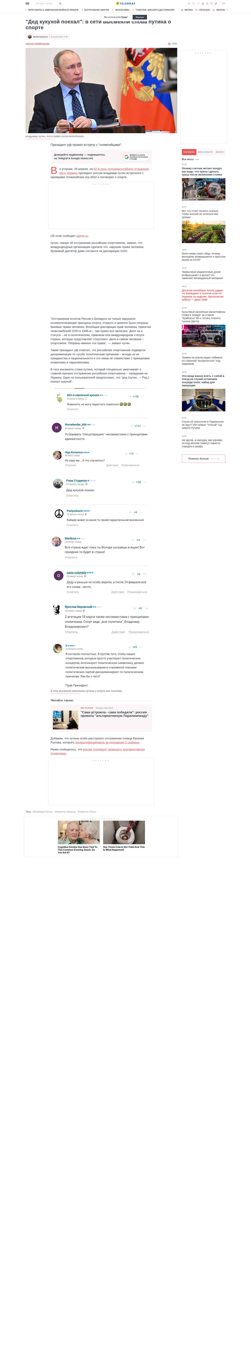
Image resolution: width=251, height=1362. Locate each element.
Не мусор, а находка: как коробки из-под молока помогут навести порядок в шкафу (202, 443)
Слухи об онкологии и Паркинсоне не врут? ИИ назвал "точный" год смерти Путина (203, 424)
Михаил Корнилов (40, 37)
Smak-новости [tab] (205, 152)
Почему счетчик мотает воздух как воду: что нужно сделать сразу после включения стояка (202, 171)
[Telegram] (198, 3)
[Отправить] (60, 3)
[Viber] (193, 3)
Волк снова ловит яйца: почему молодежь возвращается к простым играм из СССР (203, 256)
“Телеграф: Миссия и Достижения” (155, 10)
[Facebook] (189, 3)
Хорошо (140, 17)
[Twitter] (207, 3)
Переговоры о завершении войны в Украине (53, 10)
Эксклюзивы (122, 10)
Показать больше (198, 458)
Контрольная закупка (96, 10)
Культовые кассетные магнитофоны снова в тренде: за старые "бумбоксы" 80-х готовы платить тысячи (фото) (203, 316)
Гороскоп (204, 10)
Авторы (188, 10)
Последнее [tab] (189, 152)
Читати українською (37, 44)
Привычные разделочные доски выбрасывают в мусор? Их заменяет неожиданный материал (202, 275)
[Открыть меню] (27, 3)
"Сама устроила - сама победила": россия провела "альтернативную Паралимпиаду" (114, 714)
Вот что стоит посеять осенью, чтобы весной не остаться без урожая (200, 214)
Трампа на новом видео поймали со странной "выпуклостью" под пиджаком (202, 360)
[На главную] (125, 3)
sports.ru (82, 235)
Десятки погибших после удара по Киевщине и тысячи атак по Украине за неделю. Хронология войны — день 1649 (203, 295)
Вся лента (187, 159)
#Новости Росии (87, 811)
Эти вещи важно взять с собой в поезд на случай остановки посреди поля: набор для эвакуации (203, 381)
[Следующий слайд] (227, 10)
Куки (124, 17)
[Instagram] (211, 3)
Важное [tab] (220, 152)
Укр (223, 3)
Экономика (222, 10)
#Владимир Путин (42, 811)
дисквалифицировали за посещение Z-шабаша (107, 742)
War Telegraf (87, 708)
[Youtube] (203, 3)
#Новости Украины (65, 811)
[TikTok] (216, 3)
